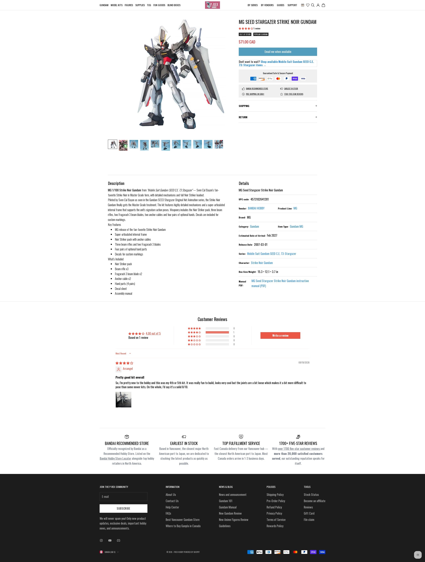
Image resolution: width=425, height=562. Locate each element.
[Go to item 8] (187, 144)
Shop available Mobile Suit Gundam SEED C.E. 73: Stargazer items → (276, 63)
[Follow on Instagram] (101, 540)
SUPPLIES (140, 5)
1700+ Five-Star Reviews (293, 94)
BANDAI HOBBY (256, 208)
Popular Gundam (261, 34)
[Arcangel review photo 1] (123, 400)
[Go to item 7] (176, 144)
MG (295, 208)
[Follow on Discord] (118, 540)
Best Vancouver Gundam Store (183, 519)
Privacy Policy (274, 513)
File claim (309, 519)
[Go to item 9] (197, 144)
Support (292, 5)
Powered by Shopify (192, 552)
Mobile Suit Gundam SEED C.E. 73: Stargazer (271, 253)
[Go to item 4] (144, 145)
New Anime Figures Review (233, 519)
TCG (149, 5)
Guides (280, 5)
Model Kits (117, 5)
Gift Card (309, 513)
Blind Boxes (174, 5)
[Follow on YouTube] (110, 540)
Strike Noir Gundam (262, 263)
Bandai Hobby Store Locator (115, 458)
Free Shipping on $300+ (255, 94)
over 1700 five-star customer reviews (299, 448)
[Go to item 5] (155, 144)
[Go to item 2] (123, 145)
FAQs (168, 513)
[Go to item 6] (165, 145)
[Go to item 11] (218, 144)
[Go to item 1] (112, 144)
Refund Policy (274, 507)
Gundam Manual (228, 507)
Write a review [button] (280, 335)
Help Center (172, 507)
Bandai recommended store (257, 88)
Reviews (308, 507)
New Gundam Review (230, 513)
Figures (129, 5)
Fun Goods (159, 5)
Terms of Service (276, 519)
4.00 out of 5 (153, 333)
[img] (124, 363)
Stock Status (311, 494)
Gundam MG (296, 226)
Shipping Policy (275, 494)
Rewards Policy (275, 526)
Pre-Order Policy (276, 501)
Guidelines (224, 526)
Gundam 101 (225, 501)
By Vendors (267, 5)
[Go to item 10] (208, 144)
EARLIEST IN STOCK (291, 88)
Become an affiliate (314, 501)
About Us (171, 494)
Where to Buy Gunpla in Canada (183, 526)
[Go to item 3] (133, 144)
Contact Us (172, 501)
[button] (246, 28)
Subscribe (123, 508)
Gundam (104, 5)
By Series (253, 5)
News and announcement (233, 494)
